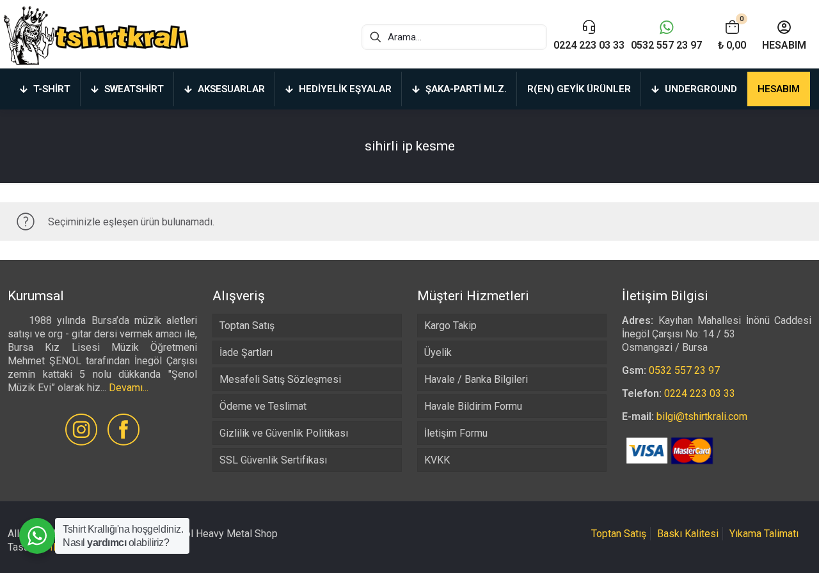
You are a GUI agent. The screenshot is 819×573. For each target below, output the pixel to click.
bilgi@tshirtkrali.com (701, 416)
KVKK (437, 460)
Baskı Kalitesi (688, 534)
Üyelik (438, 352)
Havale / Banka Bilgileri (476, 379)
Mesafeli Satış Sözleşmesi (280, 379)
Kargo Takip (450, 325)
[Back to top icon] (757, 546)
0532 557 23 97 (684, 370)
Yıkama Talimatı (764, 534)
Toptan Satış (246, 325)
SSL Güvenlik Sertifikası (273, 460)
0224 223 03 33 (699, 393)
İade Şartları (246, 352)
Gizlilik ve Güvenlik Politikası (283, 433)
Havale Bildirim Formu (473, 406)
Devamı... (128, 388)
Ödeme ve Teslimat (262, 406)
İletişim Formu (456, 433)
